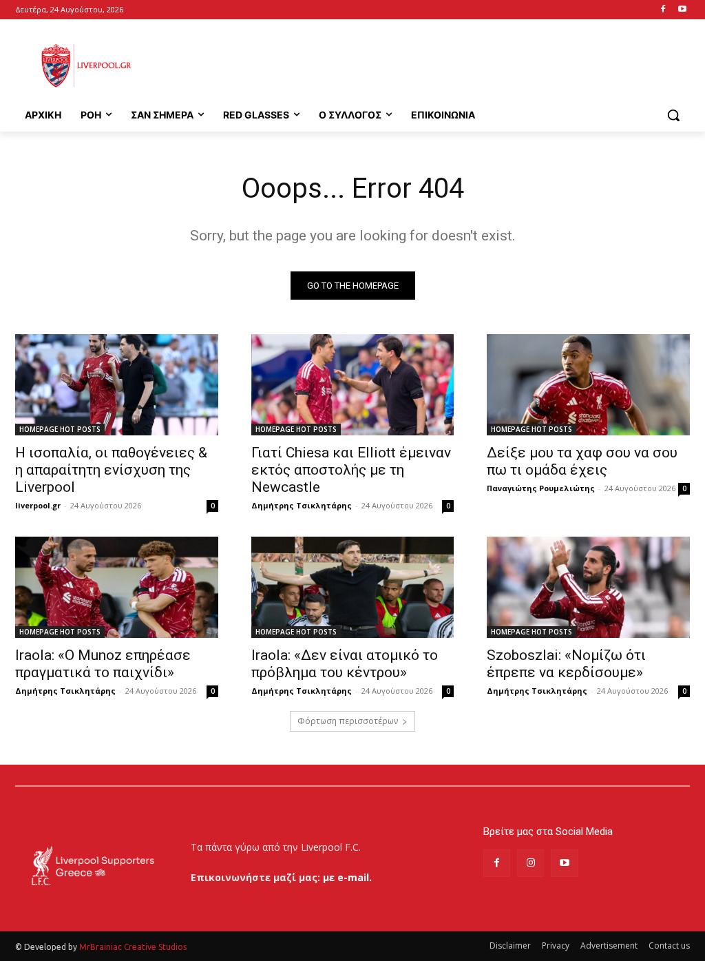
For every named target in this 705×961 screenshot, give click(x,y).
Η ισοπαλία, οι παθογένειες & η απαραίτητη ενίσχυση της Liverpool (111, 469)
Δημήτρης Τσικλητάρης (301, 505)
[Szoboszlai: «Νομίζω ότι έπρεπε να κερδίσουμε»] (588, 587)
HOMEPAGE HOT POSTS (60, 429)
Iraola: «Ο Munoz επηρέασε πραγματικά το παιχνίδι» (103, 664)
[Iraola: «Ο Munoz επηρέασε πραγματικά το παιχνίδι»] (116, 587)
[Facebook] (663, 10)
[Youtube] (682, 10)
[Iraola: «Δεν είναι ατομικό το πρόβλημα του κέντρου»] (352, 587)
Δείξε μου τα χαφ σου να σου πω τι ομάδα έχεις (582, 461)
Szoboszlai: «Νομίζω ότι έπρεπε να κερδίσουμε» (566, 664)
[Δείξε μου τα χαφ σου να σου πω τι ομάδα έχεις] (588, 384)
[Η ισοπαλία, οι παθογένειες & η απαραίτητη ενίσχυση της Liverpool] (116, 384)
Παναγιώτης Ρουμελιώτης (541, 488)
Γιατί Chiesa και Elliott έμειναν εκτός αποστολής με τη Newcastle (351, 469)
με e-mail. (347, 877)
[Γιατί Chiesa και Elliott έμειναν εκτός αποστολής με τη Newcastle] (352, 384)
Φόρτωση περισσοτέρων (347, 721)
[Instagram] (530, 862)
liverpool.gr (38, 505)
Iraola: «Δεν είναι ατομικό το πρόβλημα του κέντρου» (344, 664)
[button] (673, 115)
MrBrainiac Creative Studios (133, 946)
